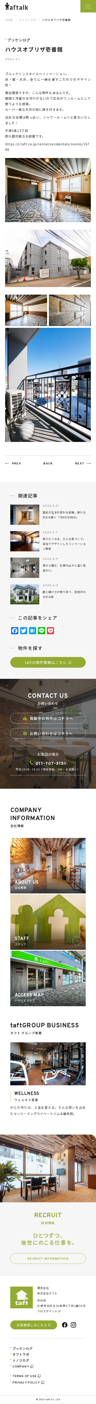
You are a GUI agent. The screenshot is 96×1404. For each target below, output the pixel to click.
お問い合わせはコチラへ (51, 733)
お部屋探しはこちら (32, 1325)
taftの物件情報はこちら (46, 662)
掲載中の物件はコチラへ (51, 718)
